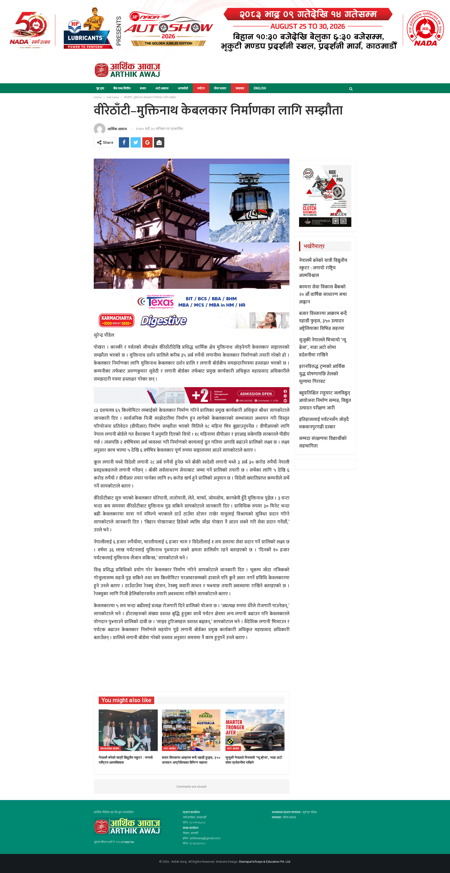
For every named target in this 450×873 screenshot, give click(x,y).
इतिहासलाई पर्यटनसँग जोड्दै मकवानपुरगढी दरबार (324, 423)
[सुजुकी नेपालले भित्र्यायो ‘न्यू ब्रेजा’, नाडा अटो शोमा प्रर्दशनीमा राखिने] (255, 730)
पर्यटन (201, 88)
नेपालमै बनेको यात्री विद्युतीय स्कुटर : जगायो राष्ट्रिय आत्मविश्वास (323, 267)
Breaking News (109, 748)
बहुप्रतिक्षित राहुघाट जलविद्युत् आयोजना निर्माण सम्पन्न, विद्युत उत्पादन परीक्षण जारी (325, 400)
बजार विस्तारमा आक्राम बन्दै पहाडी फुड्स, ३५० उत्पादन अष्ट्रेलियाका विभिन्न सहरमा (323, 320)
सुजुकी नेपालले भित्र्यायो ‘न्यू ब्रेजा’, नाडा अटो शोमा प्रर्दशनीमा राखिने (322, 347)
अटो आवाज (162, 88)
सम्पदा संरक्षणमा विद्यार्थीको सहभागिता (323, 442)
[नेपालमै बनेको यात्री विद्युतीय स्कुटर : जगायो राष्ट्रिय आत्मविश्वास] (128, 730)
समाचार (240, 88)
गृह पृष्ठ (100, 88)
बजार (143, 88)
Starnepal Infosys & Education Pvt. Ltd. (265, 861)
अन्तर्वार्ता (183, 88)
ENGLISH (260, 88)
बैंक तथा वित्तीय (122, 88)
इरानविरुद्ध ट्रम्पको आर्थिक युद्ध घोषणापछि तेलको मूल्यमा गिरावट (322, 373)
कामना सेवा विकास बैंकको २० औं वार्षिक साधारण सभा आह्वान (323, 294)
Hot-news (170, 748)
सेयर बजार (220, 88)
